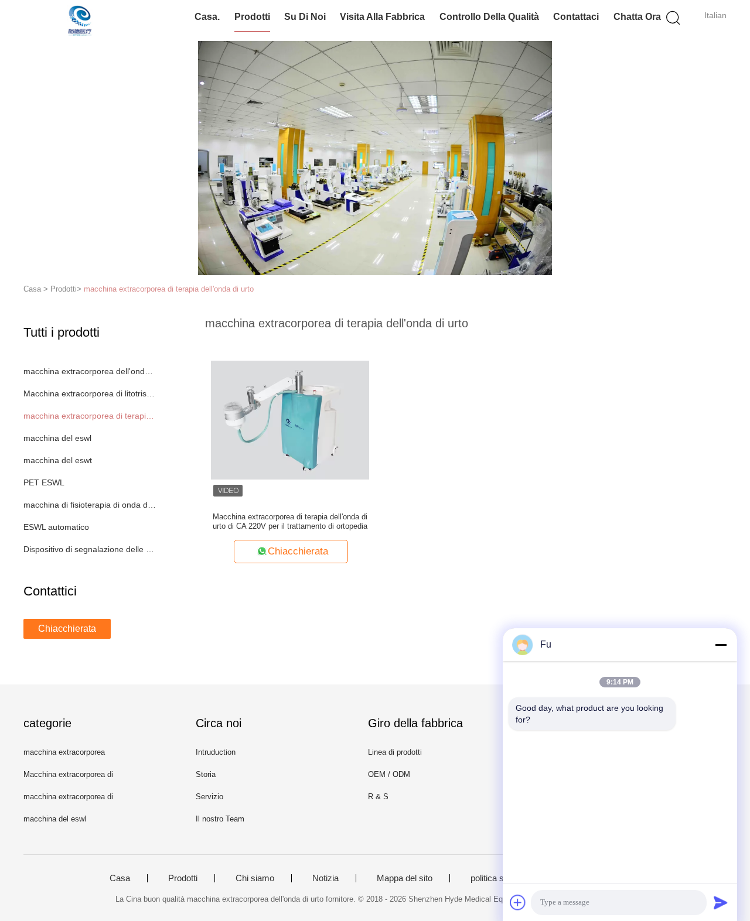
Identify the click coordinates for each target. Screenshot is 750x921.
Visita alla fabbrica (382, 17)
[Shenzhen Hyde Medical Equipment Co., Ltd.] (80, 20)
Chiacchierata (67, 629)
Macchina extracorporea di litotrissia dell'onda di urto (89, 393)
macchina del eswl (57, 438)
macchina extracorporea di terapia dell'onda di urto (169, 289)
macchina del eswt (57, 460)
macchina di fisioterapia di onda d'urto (89, 504)
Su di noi (305, 17)
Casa (120, 878)
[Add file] (518, 902)
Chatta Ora (637, 17)
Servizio (209, 796)
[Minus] (721, 645)
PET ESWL (43, 482)
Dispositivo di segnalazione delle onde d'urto (89, 549)
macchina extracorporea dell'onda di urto (89, 371)
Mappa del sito (404, 878)
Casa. (207, 17)
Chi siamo (255, 878)
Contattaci (576, 17)
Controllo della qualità (489, 17)
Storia (206, 774)
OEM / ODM (389, 774)
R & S (378, 796)
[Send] (720, 902)
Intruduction (216, 752)
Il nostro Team (220, 818)
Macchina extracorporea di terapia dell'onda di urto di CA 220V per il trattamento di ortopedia (290, 521)
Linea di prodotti (395, 752)
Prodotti (252, 17)
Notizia (325, 878)
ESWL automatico (56, 527)
